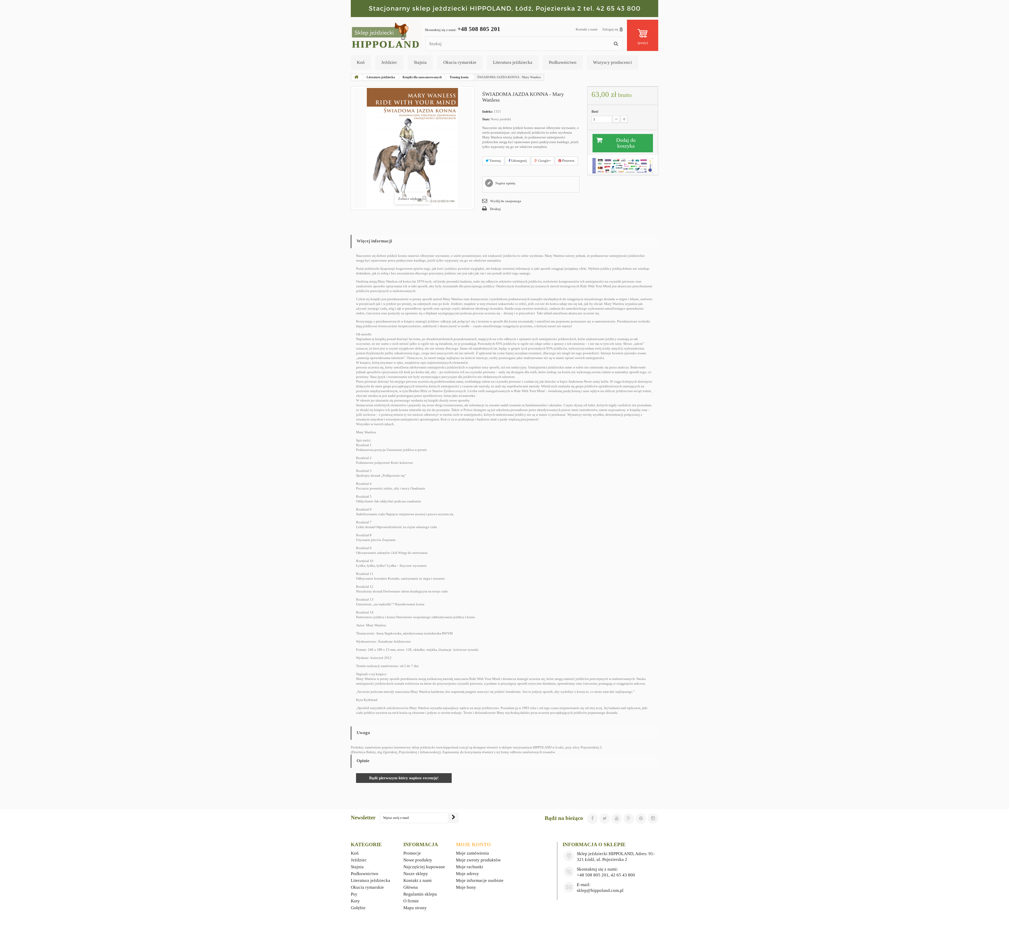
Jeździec (389, 62)
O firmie (411, 900)
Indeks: (487, 111)
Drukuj (495, 209)
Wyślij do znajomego (505, 201)
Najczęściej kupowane (424, 866)
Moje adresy (467, 873)
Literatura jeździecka (512, 62)
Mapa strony (415, 907)
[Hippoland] (386, 34)
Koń (361, 62)
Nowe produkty (417, 859)
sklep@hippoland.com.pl (600, 890)
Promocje (412, 853)
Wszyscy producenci (612, 62)
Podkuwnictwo (562, 62)
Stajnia (420, 62)
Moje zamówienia (472, 853)
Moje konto (473, 844)
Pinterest (567, 161)
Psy (354, 894)
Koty (355, 900)
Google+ (544, 161)
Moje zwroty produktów (478, 859)
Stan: (486, 119)
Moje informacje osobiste (479, 880)
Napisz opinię (505, 183)
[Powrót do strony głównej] (356, 77)
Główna (410, 887)
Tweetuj (495, 161)
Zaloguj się (610, 29)
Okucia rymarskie (459, 62)
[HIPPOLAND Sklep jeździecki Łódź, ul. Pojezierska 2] (504, 8)
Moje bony (466, 887)
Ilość (595, 111)
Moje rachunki (469, 866)
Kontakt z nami (587, 29)
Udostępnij (518, 161)
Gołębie (358, 907)
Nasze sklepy (415, 873)
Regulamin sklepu (420, 894)
